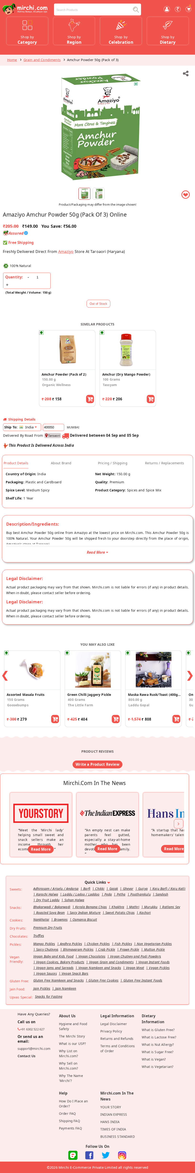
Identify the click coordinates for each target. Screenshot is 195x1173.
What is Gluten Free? (158, 1030)
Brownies (61, 919)
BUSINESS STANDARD (117, 1136)
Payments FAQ (70, 1128)
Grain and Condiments (42, 60)
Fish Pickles (123, 943)
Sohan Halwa (74, 900)
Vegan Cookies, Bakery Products (60, 962)
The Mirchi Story (72, 1036)
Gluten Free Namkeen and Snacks (58, 980)
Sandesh (162, 894)
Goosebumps (18, 705)
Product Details (16, 463)
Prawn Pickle (129, 949)
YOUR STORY (110, 1107)
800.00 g (135, 699)
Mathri (134, 907)
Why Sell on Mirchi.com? (68, 1066)
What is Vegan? (154, 1059)
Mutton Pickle (154, 949)
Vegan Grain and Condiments (111, 962)
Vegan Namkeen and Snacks (99, 967)
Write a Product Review (97, 764)
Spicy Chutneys (47, 949)
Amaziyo (66, 251)
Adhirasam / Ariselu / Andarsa (55, 888)
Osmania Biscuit (85, 919)
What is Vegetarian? (157, 1066)
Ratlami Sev (171, 907)
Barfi (86, 888)
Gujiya (143, 888)
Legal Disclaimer (113, 1024)
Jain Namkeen (65, 988)
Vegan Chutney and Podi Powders (135, 956)
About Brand (61, 463)
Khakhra (118, 907)
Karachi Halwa (47, 894)
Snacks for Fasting (49, 996)
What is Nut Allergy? (158, 1044)
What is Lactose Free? (159, 1037)
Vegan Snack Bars (75, 973)
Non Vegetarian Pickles (154, 943)
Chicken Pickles (98, 943)
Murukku (150, 907)
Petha (121, 894)
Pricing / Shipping (112, 463)
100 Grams (111, 379)
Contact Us (27, 1056)
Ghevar (128, 888)
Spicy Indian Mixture (85, 912)
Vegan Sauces (46, 973)
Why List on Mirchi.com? (68, 1053)
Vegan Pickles (159, 967)
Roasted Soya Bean (50, 912)
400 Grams (76, 699)
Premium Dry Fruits (47, 927)
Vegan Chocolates (91, 956)
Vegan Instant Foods (154, 962)
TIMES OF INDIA (113, 1129)
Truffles (38, 935)
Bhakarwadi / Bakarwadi (51, 907)
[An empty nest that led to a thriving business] (107, 807)
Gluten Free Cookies (103, 980)
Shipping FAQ (69, 1121)
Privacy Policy (111, 1031)
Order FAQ (67, 1113)
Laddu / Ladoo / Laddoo (81, 894)
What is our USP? (72, 1043)
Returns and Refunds (116, 1038)
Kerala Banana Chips (91, 907)
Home (12, 60)
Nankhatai (41, 919)
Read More (40, 849)
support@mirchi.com (34, 1048)
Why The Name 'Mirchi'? (71, 1078)
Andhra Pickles (71, 943)
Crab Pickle (106, 949)
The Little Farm (80, 705)
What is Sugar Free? (157, 1052)
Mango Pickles (44, 943)
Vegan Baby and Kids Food (53, 956)
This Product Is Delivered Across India (41, 445)
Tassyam (110, 385)
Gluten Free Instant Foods (142, 980)
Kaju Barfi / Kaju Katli (168, 888)
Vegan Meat (135, 967)
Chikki (99, 888)
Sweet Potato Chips (120, 912)
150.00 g (49, 379)
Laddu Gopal (138, 705)
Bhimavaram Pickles (78, 949)
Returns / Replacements (164, 463)
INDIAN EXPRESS (113, 1114)
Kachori (145, 912)
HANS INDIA (110, 1122)
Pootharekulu (140, 894)
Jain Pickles (41, 988)
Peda (108, 894)
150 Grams (15, 699)
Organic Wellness (56, 385)
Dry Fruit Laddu (47, 900)
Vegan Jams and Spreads (54, 967)
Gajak (113, 888)
